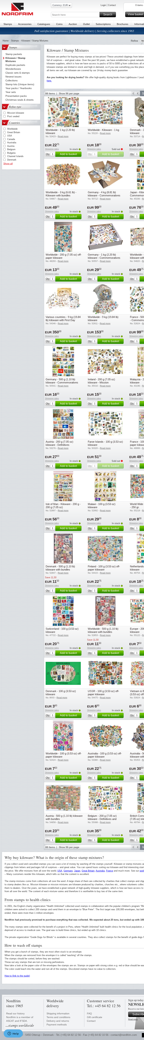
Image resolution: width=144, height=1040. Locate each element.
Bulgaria (11, 153)
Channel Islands (15, 156)
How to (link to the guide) (17, 975)
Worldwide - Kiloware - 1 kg (103, 129)
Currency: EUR (60, 5)
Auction (73, 24)
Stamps (8, 24)
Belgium (11, 149)
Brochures (122, 24)
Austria (10, 146)
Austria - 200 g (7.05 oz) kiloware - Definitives (59, 443)
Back (138, 93)
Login (103, 5)
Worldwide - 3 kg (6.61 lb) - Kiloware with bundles (61, 194)
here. (49, 80)
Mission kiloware (15, 113)
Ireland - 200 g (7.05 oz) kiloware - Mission (101, 381)
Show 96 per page (69, 93)
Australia (11, 142)
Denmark (11, 159)
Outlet (86, 24)
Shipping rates (52, 149)
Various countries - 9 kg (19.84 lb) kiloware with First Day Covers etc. (63, 320)
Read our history (15, 1013)
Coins (59, 24)
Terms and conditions (58, 1017)
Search (107, 14)
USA (9, 135)
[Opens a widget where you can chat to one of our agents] (13, 1033)
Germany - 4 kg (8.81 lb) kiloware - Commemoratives (104, 194)
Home (6, 40)
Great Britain (13, 132)
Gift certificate (94, 1017)
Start (133, 93)
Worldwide (12, 129)
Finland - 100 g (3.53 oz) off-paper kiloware (104, 568)
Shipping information (58, 1013)
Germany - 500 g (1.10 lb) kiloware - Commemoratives (62, 381)
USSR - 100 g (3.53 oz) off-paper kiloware (103, 693)
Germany (68, 870)
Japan (77, 870)
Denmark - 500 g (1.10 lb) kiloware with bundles (60, 568)
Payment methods (57, 1024)
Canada (11, 139)
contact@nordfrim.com (124, 1034)
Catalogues (43, 24)
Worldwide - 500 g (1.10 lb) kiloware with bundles (103, 630)
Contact (112, 5)
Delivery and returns (58, 1020)
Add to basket (68, 154)
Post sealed (13, 116)
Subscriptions (103, 24)
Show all (8, 163)
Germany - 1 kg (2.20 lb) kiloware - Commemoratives (104, 256)
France (109, 870)
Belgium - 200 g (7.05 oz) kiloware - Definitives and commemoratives (102, 819)
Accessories (24, 24)
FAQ (89, 1013)
